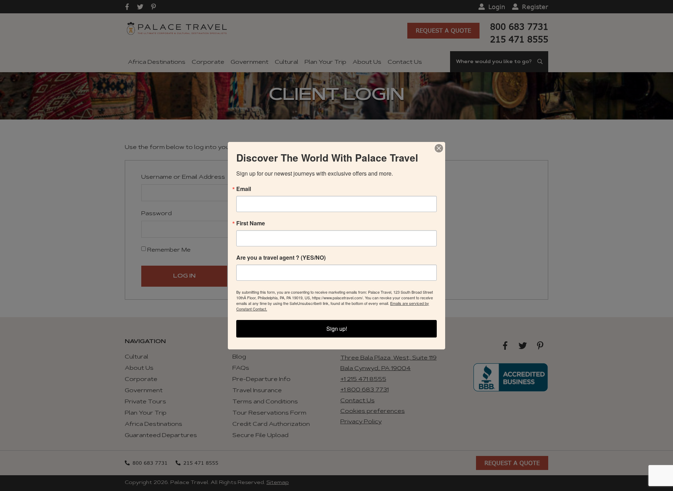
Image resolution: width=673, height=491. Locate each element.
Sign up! (336, 329)
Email (243, 189)
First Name (250, 223)
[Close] (439, 148)
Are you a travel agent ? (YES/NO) (281, 257)
